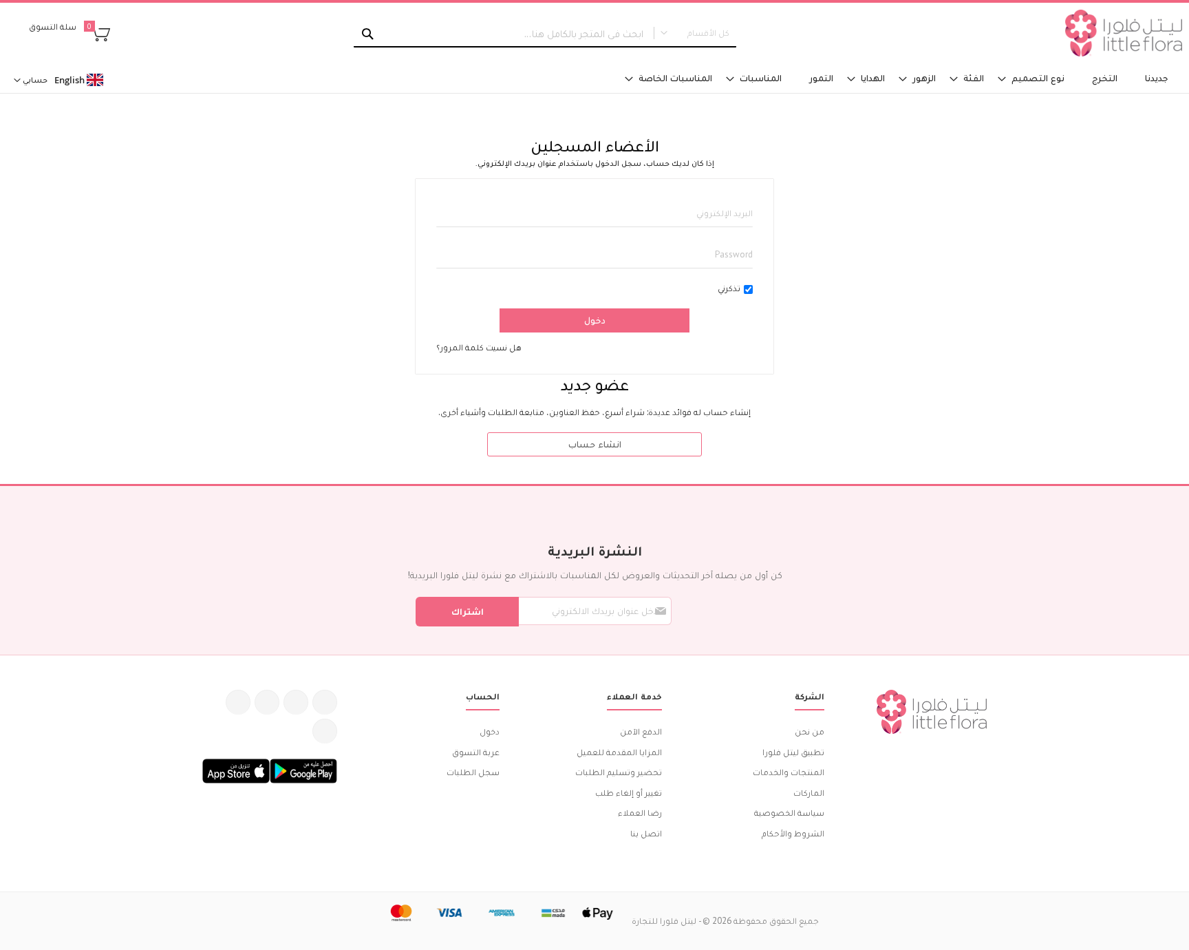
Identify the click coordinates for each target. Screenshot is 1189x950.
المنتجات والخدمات (788, 772)
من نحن (809, 731)
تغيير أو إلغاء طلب (628, 793)
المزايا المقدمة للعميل (619, 752)
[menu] (792, 78)
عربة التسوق (476, 752)
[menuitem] (1156, 78)
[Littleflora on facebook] (324, 702)
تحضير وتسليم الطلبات (618, 772)
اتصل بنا (646, 833)
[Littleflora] (1123, 33)
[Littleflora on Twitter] (295, 702)
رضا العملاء (640, 813)
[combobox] (545, 34)
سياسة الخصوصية (789, 813)
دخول (490, 731)
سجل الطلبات (473, 772)
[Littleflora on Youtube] (238, 702)
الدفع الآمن (641, 731)
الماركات (808, 793)
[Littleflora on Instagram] (267, 702)
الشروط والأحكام (793, 833)
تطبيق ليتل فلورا (793, 752)
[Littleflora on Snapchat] (324, 731)
